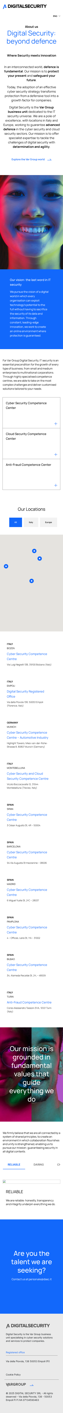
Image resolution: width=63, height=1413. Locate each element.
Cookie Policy (13, 1374)
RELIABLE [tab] (14, 1164)
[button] (56, 16)
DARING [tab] (39, 1164)
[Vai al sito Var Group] (20, 1385)
